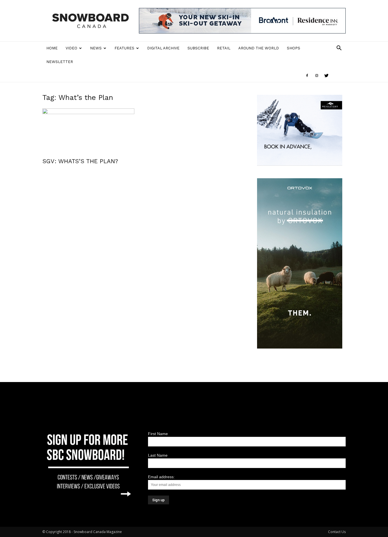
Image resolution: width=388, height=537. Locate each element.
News (96, 48)
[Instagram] (316, 75)
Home (52, 48)
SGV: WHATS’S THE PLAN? (80, 161)
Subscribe (198, 48)
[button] (339, 48)
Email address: (161, 477)
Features (124, 48)
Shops (293, 48)
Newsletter (59, 62)
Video (71, 48)
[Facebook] (307, 75)
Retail (223, 48)
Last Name (158, 455)
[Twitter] (326, 75)
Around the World (258, 48)
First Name (158, 433)
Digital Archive (163, 48)
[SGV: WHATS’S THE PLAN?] (88, 131)
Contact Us (337, 531)
